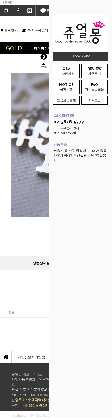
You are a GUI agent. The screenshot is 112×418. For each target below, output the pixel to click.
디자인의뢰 (66, 71)
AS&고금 (94, 100)
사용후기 (95, 71)
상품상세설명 (43, 263)
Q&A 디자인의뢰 (39, 30)
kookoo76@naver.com (47, 395)
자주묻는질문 (94, 87)
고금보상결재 (66, 100)
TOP (44, 67)
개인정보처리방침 (31, 357)
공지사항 (66, 87)
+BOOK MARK (80, 56)
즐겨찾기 (10, 30)
